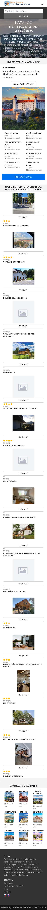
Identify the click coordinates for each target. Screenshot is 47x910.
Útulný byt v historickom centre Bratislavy (18, 335)
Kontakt (7, 892)
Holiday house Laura (13, 776)
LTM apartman (9, 703)
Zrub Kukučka (9, 628)
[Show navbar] (42, 3)
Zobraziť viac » (23, 177)
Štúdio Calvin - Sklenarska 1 (16, 225)
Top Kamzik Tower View (14, 262)
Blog (6, 889)
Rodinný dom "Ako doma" (14, 591)
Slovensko (9, 67)
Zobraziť (23, 217)
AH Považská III (10, 481)
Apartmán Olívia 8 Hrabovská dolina (20, 409)
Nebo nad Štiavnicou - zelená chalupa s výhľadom (21, 554)
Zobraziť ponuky (23, 84)
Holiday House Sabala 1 (14, 445)
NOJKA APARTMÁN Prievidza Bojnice (19, 517)
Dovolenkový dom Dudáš (15, 298)
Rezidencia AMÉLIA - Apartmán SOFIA (19, 739)
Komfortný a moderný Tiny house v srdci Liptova (22, 665)
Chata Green (9, 372)
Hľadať (24, 16)
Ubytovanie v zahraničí (13, 886)
